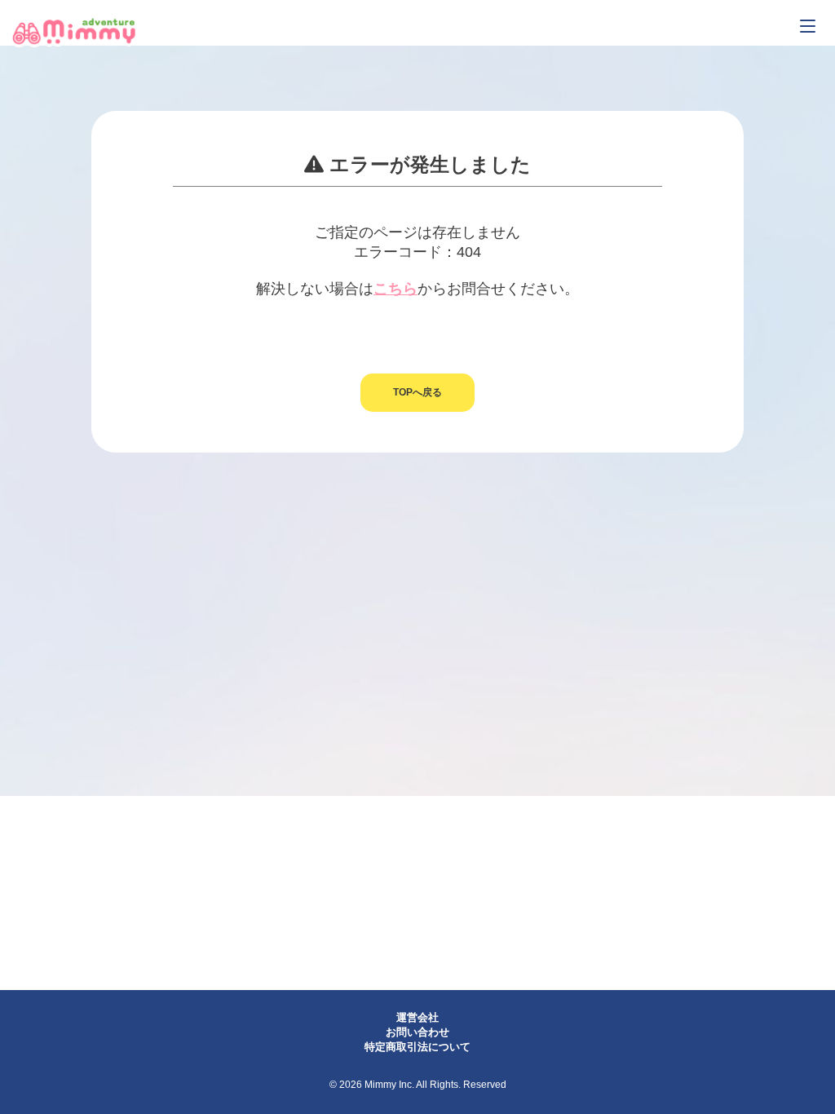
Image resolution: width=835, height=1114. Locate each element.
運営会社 (417, 1017)
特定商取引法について (417, 1047)
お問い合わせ (417, 1032)
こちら (395, 289)
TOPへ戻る (417, 392)
